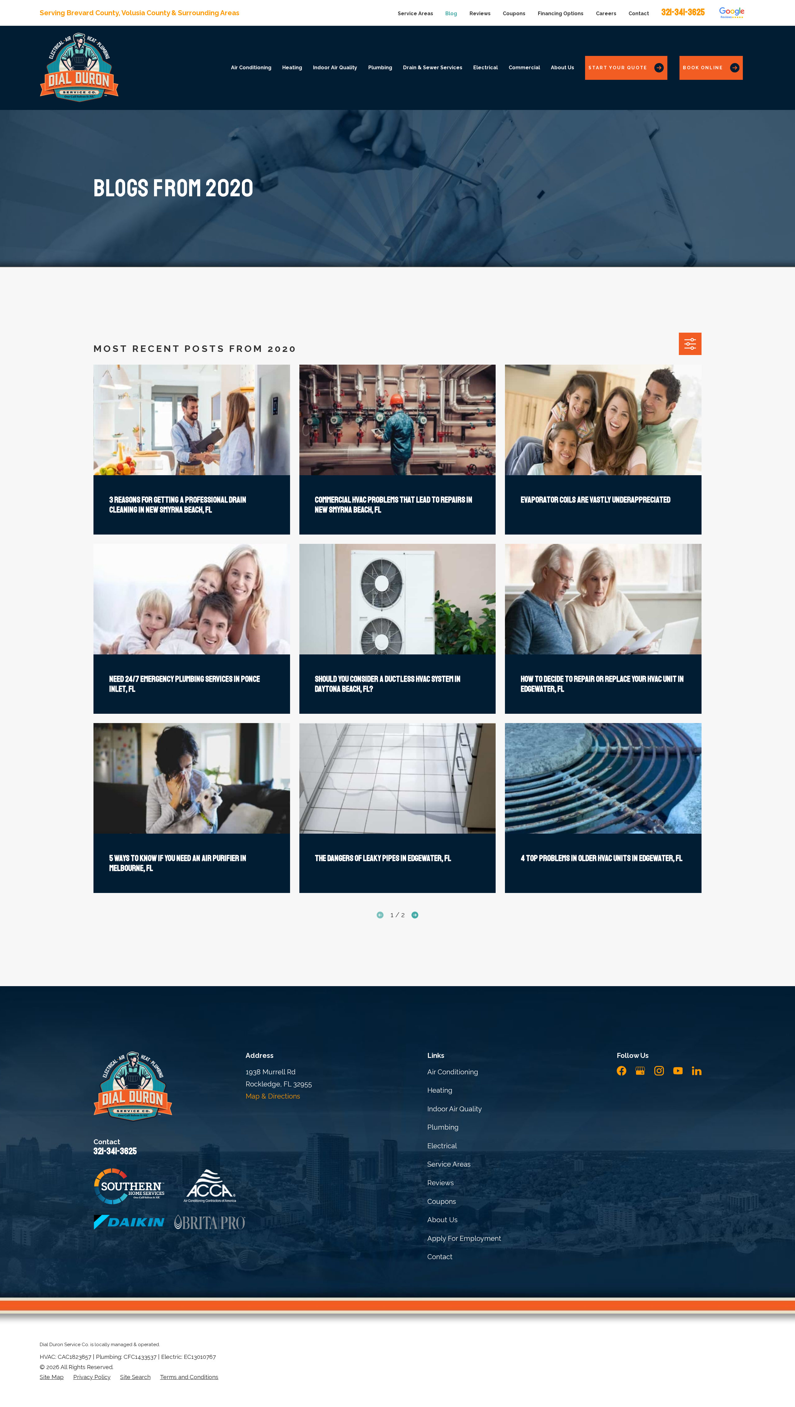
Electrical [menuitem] (485, 68)
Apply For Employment (464, 1238)
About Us (442, 1220)
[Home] (79, 68)
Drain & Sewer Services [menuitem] (432, 68)
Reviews (480, 13)
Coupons (514, 13)
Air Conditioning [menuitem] (251, 68)
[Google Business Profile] (640, 1071)
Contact (639, 13)
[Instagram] (659, 1071)
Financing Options (561, 13)
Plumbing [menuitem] (380, 68)
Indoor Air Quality (454, 1109)
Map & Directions (273, 1096)
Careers (606, 13)
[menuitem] (52, 1377)
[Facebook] (621, 1071)
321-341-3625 (683, 12)
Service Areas (415, 13)
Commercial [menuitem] (524, 68)
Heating (439, 1090)
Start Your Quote (617, 67)
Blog (451, 13)
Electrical (442, 1146)
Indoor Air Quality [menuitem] (335, 68)
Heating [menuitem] (292, 68)
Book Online (703, 67)
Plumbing (443, 1127)
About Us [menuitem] (562, 68)
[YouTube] (678, 1071)
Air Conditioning (452, 1072)
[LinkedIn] (697, 1071)
